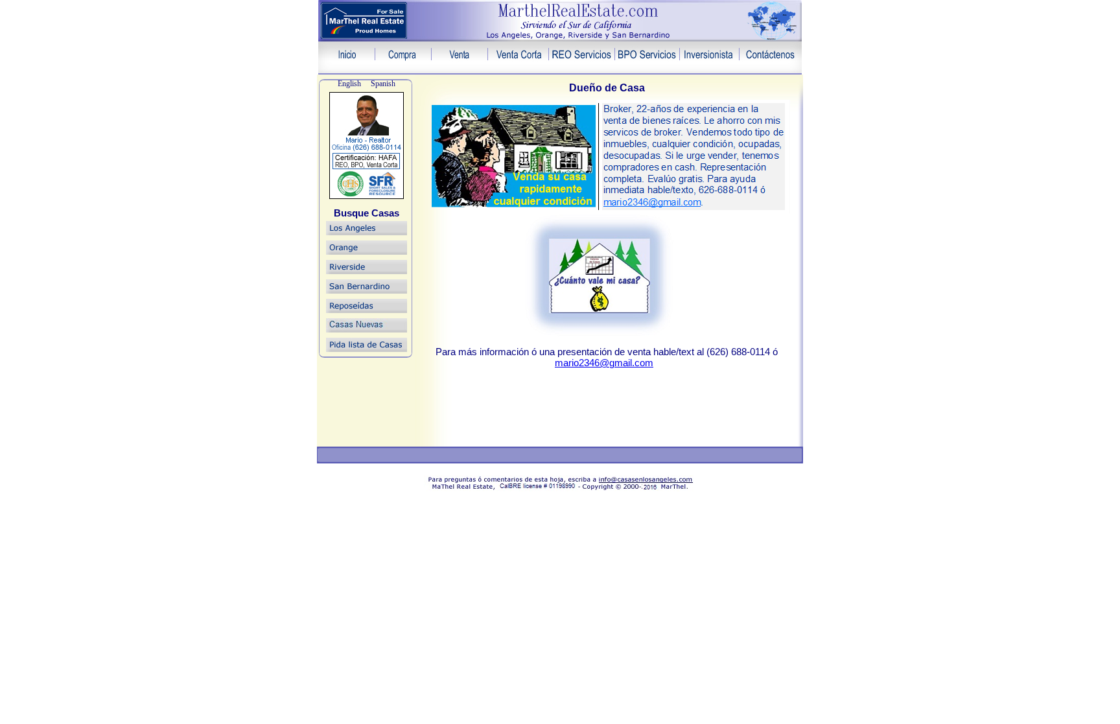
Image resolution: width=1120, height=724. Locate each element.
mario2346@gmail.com (604, 363)
